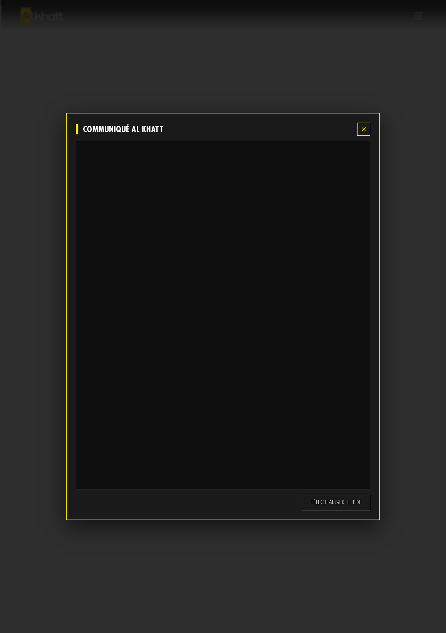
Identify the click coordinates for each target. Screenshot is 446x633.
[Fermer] (363, 129)
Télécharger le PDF (336, 502)
